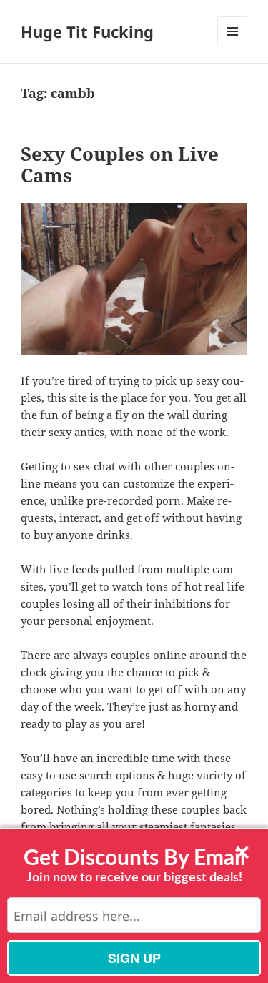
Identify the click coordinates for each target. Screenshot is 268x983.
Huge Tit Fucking (87, 31)
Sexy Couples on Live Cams (120, 164)
